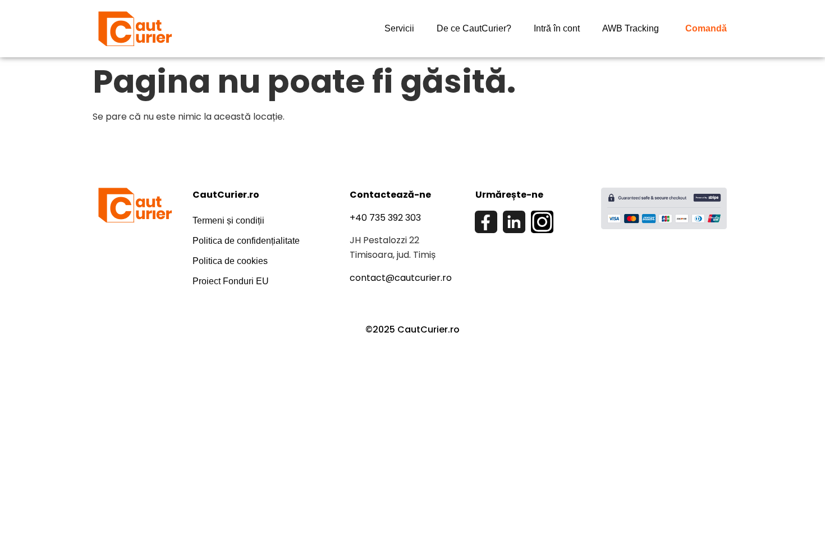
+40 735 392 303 (385, 217)
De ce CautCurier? (474, 28)
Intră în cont (557, 28)
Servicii (399, 28)
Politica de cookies (230, 261)
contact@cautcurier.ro (401, 277)
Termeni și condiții (228, 220)
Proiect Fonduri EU (230, 281)
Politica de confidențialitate (246, 240)
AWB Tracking (630, 28)
